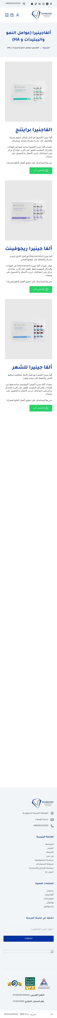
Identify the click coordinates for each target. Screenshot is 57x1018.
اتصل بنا (49, 872)
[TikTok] (36, 4)
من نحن (50, 856)
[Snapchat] (32, 4)
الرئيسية (49, 844)
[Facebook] (51, 4)
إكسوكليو (49, 907)
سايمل (50, 891)
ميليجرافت (48, 899)
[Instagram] (43, 4)
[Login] (17, 15)
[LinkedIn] (39, 4)
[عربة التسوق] (12, 15)
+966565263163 (13, 4)
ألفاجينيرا (49, 895)
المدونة (50, 852)
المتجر (51, 848)
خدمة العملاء (41, 820)
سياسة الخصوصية (44, 860)
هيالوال (50, 903)
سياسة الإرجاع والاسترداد (41, 868)
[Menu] (7, 15)
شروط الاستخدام (45, 864)
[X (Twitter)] (47, 4)
